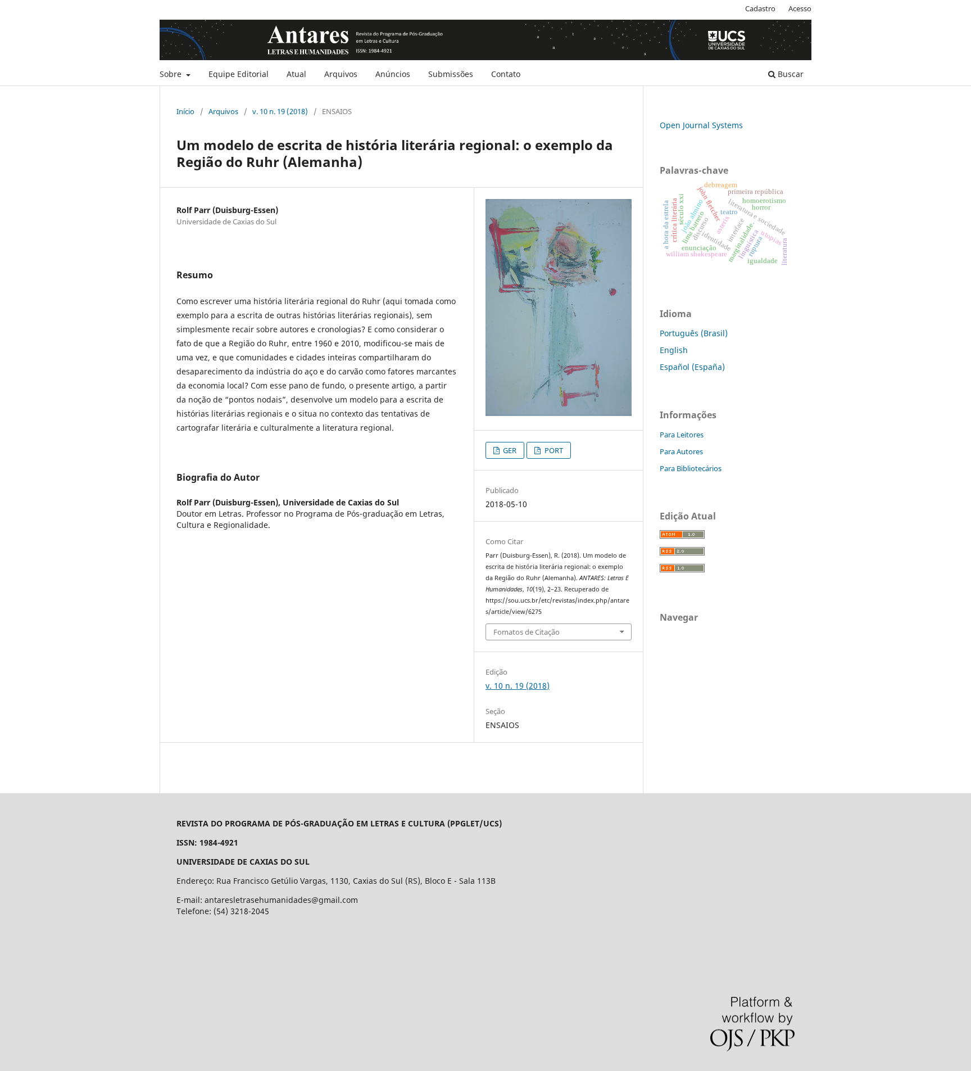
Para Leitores (682, 435)
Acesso (799, 8)
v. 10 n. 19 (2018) (280, 111)
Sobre (172, 74)
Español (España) (692, 366)
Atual (296, 74)
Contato (505, 74)
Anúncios (392, 74)
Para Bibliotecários (691, 468)
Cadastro (760, 8)
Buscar (789, 74)
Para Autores (681, 451)
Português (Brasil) (694, 333)
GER (508, 450)
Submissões (450, 74)
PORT (553, 450)
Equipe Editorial (238, 74)
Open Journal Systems (701, 125)
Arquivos (340, 74)
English (674, 350)
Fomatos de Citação (526, 632)
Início (185, 111)
